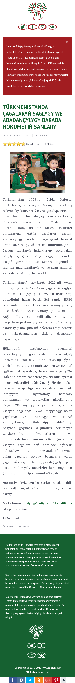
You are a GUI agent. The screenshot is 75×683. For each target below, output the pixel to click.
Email (26, 526)
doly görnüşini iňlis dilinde (48, 503)
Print (10, 526)
